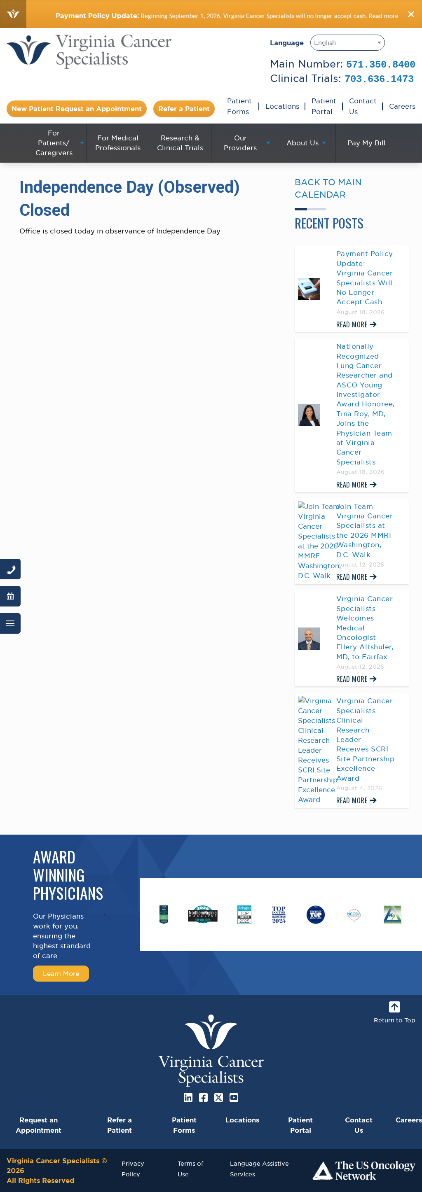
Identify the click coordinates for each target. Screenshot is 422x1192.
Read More (352, 324)
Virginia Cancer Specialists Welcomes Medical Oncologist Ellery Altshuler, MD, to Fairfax (365, 627)
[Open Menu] (10, 623)
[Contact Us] (10, 569)
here (388, 15)
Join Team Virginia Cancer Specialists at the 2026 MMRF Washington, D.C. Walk (365, 530)
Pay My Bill (366, 142)
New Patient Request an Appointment (77, 108)
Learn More (61, 973)
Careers (402, 106)
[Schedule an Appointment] (10, 596)
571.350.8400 (380, 64)
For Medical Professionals (118, 142)
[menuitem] (56, 143)
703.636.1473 (379, 79)
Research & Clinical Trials (180, 142)
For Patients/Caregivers (54, 142)
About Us (302, 142)
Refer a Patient (184, 108)
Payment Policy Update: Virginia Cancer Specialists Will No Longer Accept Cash (364, 277)
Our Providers (240, 142)
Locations (282, 106)
